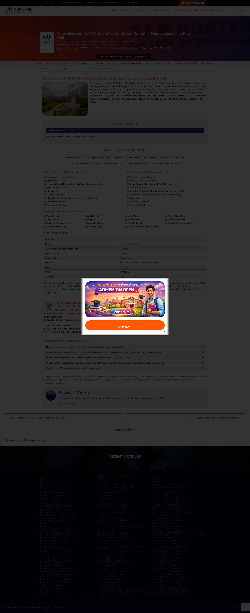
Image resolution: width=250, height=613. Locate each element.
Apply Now (124, 327)
